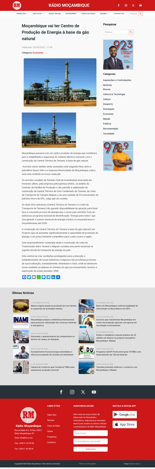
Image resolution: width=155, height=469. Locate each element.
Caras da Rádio (88, 13)
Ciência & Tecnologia (114, 94)
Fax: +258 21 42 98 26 (24, 449)
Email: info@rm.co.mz (24, 438)
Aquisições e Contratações (117, 80)
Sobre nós (21, 13)
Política (107, 123)
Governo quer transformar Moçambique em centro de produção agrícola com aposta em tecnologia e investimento (116, 323)
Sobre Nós (51, 415)
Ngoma (103, 13)
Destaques (108, 109)
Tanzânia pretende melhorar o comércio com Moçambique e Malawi (116, 368)
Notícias (37, 13)
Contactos (119, 13)
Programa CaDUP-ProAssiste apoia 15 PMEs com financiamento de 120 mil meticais (118, 353)
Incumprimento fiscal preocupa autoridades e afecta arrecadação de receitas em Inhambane (52, 353)
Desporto (108, 104)
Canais (50, 431)
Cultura (107, 99)
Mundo (106, 118)
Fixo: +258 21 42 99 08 (24, 443)
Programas (71, 13)
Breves (107, 89)
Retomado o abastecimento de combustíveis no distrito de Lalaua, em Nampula (53, 338)
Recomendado (110, 128)
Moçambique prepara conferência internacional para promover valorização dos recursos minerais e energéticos (53, 323)
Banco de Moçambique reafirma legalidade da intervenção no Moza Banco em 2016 (117, 307)
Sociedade (108, 133)
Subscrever (91, 449)
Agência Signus (134, 464)
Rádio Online (55, 13)
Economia (38, 52)
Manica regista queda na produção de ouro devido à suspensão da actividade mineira (53, 307)
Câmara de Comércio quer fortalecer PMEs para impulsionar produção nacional (52, 368)
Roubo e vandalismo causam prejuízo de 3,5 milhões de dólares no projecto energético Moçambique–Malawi (116, 338)
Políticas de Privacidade (87, 464)
